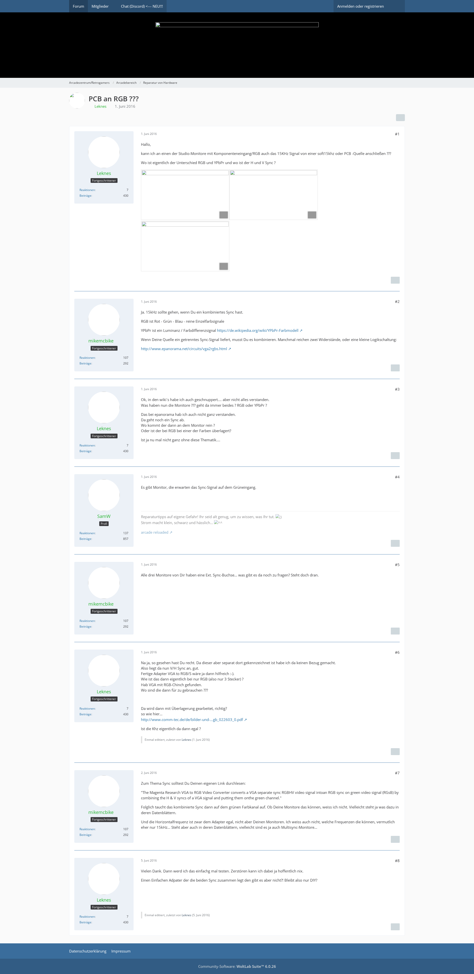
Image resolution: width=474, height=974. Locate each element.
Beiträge (85, 195)
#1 (397, 133)
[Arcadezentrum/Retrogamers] (237, 45)
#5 (397, 564)
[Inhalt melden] (395, 280)
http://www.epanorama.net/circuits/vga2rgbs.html (184, 348)
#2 (397, 301)
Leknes (186, 740)
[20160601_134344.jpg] (185, 246)
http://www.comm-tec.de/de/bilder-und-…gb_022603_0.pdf (192, 719)
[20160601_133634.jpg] (273, 194)
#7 (397, 772)
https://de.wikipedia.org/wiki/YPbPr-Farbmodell (257, 330)
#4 (397, 476)
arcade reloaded (154, 532)
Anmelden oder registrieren (360, 6)
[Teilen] (400, 117)
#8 (397, 860)
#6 (397, 652)
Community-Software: (237, 966)
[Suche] (396, 6)
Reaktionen (87, 190)
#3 (397, 389)
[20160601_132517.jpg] (185, 194)
